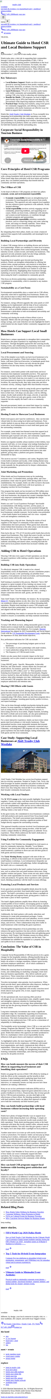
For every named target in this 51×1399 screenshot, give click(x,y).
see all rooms (17, 1308)
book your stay (6, 1308)
